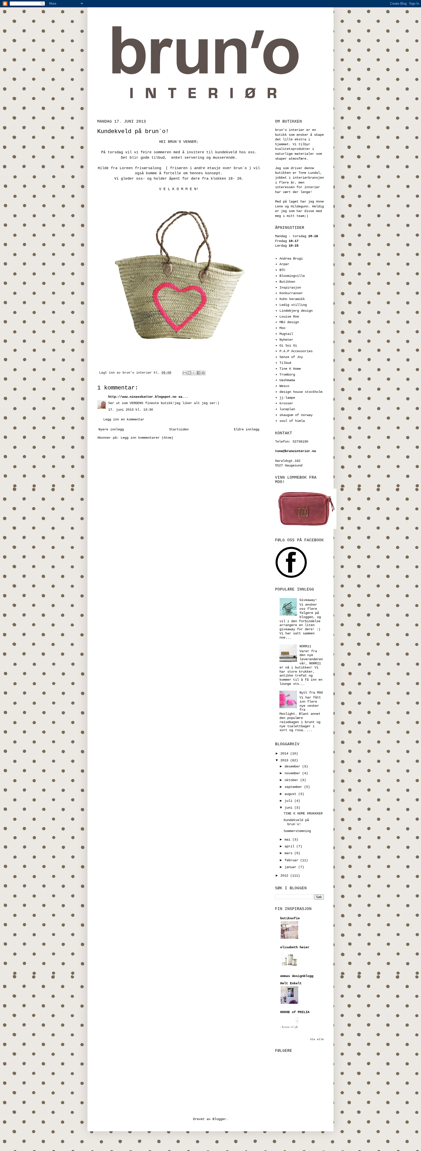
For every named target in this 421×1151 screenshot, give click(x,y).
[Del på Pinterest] (203, 372)
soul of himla (292, 421)
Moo (282, 328)
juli (289, 801)
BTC (282, 270)
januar (291, 867)
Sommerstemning (297, 831)
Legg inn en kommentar (123, 419)
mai (288, 839)
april (290, 846)
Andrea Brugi (291, 259)
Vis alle (317, 1039)
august (291, 794)
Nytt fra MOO (311, 693)
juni (289, 808)
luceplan (287, 409)
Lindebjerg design (296, 311)
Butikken (287, 282)
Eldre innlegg (246, 429)
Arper (284, 264)
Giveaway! (308, 600)
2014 (285, 753)
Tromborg (287, 375)
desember (293, 766)
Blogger (219, 1119)
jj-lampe (287, 398)
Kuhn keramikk (292, 299)
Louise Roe (289, 317)
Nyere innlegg (111, 429)
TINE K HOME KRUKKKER (303, 813)
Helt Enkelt (291, 983)
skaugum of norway (296, 415)
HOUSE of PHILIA (294, 1012)
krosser (286, 403)
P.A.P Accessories (296, 351)
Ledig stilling (293, 305)
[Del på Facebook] (198, 372)
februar (292, 860)
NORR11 (305, 646)
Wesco (284, 386)
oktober (292, 780)
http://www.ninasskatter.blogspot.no (142, 397)
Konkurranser (291, 293)
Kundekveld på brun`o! (296, 822)
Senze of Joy (291, 357)
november (293, 773)
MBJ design (289, 322)
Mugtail (286, 334)
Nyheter (286, 340)
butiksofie (290, 918)
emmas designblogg (296, 976)
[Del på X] (193, 372)
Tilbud (285, 363)
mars (289, 853)
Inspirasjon (290, 288)
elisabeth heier (294, 947)
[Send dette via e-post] (184, 372)
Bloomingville (292, 276)
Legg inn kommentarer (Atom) (147, 438)
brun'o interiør (138, 373)
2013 (285, 760)
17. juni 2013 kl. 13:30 (130, 410)
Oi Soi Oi (288, 346)
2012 (285, 876)
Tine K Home (290, 369)
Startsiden (179, 429)
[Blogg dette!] (189, 372)
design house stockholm (300, 392)
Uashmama (287, 380)
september (294, 787)
